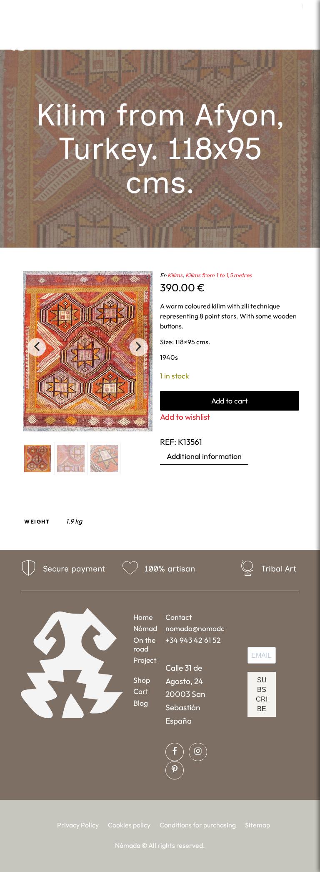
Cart (140, 691)
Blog (140, 703)
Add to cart (229, 401)
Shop (141, 680)
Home (142, 617)
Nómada (145, 628)
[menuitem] (293, 6)
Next (139, 347)
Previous (37, 347)
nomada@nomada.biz (194, 628)
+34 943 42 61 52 (193, 640)
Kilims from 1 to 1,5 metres (218, 275)
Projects (145, 660)
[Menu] (223, 39)
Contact (178, 617)
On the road (144, 644)
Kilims (175, 275)
